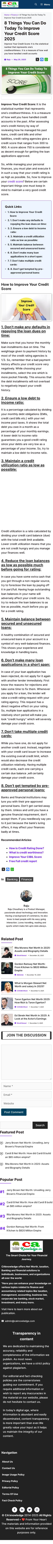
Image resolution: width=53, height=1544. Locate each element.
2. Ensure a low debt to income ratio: (28, 230)
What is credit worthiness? (26, 852)
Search (40, 1125)
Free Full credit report (23, 861)
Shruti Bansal (21, 955)
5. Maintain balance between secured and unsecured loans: (27, 246)
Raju (8, 59)
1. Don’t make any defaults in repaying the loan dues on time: (28, 222)
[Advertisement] (26, 501)
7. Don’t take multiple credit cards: (25, 262)
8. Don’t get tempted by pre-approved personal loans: (26, 270)
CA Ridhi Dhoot (22, 991)
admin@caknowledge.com (20, 1320)
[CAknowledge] (9, 4)
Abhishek (20, 975)
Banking (12, 879)
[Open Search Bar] (36, 4)
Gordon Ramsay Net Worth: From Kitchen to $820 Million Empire (31, 967)
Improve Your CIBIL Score (25, 856)
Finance (14, 15)
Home (6, 15)
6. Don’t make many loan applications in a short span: (26, 254)
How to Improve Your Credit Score (26, 214)
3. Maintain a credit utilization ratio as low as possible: (27, 238)
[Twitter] (14, 1509)
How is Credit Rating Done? (26, 848)
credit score (15, 181)
